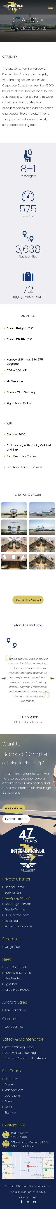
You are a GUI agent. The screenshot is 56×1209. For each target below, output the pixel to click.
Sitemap (10, 1112)
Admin (9, 1101)
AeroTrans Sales (15, 1010)
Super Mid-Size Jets (18, 973)
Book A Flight (13, 893)
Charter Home (14, 887)
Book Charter (14, 808)
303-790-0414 (19, 1137)
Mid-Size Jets (13, 978)
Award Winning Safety (19, 1047)
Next (52, 678)
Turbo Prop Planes (17, 990)
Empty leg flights (16, 819)
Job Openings (14, 1027)
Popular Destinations (18, 926)
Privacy (23, 1197)
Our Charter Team (17, 915)
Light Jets (11, 984)
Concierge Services (18, 904)
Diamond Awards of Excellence (25, 1058)
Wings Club (12, 947)
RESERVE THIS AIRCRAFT (28, 600)
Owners (10, 1084)
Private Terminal (15, 909)
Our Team (11, 1079)
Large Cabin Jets (16, 967)
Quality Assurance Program (23, 1053)
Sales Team (12, 921)
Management (14, 1090)
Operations (12, 1096)
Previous (4, 678)
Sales (8, 1107)
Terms (33, 1197)
